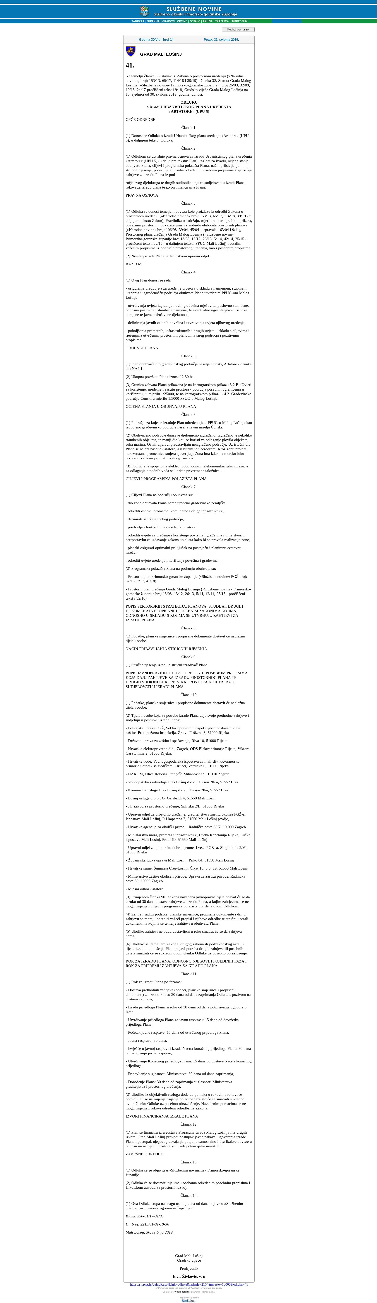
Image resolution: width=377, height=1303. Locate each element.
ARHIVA (207, 21)
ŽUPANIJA (153, 21)
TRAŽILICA (221, 21)
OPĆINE (182, 21)
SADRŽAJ (136, 21)
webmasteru (182, 1291)
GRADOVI (168, 21)
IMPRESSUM (239, 21)
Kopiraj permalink (238, 29)
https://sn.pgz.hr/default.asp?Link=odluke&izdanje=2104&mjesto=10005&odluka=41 (189, 1284)
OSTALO (195, 21)
